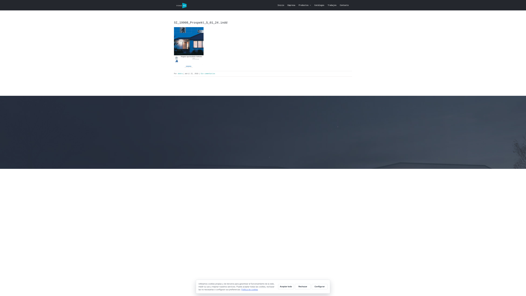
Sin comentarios (208, 74)
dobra (180, 74)
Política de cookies (249, 289)
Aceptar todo (286, 286)
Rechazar (302, 286)
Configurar (320, 286)
